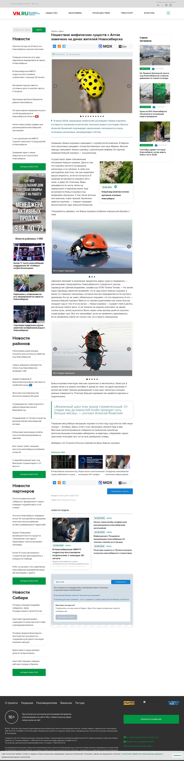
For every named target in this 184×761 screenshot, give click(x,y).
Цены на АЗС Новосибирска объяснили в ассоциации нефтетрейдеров (153, 114)
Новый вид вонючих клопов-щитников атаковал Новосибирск (115, 195)
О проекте (11, 703)
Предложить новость (120, 491)
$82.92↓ (35, 4)
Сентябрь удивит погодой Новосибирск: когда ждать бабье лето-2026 (153, 152)
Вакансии (66, 703)
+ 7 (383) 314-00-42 (35, 740)
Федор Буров (74, 54)
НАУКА (67, 545)
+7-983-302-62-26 (58, 743)
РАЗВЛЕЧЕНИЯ (146, 145)
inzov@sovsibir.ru (71, 740)
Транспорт (127, 13)
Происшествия (101, 13)
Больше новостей (29, 167)
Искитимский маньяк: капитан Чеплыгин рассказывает (77, 595)
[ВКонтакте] (54, 46)
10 (103, 116)
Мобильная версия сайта (138, 746)
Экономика (75, 13)
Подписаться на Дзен (66, 617)
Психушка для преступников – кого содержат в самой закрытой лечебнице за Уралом (91, 599)
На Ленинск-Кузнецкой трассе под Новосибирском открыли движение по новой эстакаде (154, 75)
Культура (149, 13)
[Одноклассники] (59, 46)
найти (39, 30)
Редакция (27, 703)
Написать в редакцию (151, 719)
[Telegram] (63, 46)
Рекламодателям (46, 703)
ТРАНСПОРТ (145, 69)
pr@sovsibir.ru (40, 743)
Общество (52, 13)
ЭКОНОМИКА (145, 107)
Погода (79, 703)
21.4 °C (28, 4)
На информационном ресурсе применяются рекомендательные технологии (32, 748)
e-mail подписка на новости (142, 737)
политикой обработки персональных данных (141, 754)
